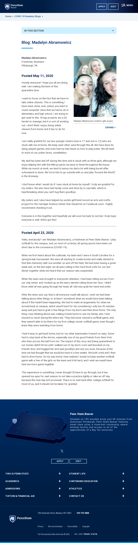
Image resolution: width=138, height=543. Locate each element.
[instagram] (82, 451)
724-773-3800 (83, 513)
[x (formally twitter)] (62, 451)
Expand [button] (109, 127)
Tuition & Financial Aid (20, 496)
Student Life (77, 473)
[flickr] (68, 451)
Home (8, 16)
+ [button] (60, 473)
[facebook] (55, 451)
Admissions (12, 488)
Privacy (40, 526)
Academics (12, 481)
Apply (101, 6)
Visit (113, 6)
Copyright (85, 526)
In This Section (34, 30)
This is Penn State (17, 473)
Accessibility (72, 526)
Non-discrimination (55, 526)
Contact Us (76, 496)
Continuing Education (83, 481)
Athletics (75, 488)
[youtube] (75, 451)
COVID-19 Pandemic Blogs (28, 16)
